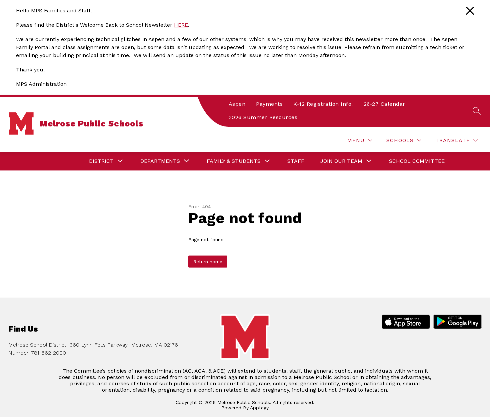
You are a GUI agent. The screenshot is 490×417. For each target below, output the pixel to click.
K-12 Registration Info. (323, 104)
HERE (181, 25)
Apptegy (259, 407)
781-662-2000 (48, 353)
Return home (207, 261)
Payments (269, 104)
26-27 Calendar (384, 104)
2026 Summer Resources (263, 117)
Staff (295, 161)
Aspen (237, 104)
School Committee (417, 161)
